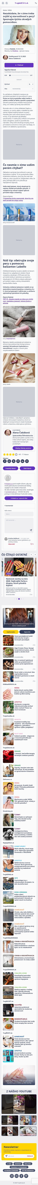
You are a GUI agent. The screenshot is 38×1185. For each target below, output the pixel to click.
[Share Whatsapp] (9, 461)
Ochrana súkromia (11, 1170)
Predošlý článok (11, 468)
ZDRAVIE (17, 751)
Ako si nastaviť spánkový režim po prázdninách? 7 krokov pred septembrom (23, 662)
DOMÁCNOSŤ (19, 910)
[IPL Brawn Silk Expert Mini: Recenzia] (28, 1131)
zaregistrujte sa (11, 492)
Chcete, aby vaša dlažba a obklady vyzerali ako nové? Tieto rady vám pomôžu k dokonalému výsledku (24, 914)
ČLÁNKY (17, 815)
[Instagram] (12, 1176)
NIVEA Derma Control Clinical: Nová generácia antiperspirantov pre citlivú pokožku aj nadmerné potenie (24, 866)
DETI (16, 878)
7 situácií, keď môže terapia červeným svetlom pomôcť (24, 754)
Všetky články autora (23, 448)
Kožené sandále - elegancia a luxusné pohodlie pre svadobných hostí (24, 737)
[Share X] (13, 461)
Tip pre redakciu (28, 1170)
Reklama (28, 1164)
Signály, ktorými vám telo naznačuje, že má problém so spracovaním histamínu (24, 769)
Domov (5, 10)
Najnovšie (27, 632)
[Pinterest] (26, 1176)
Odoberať (30, 1156)
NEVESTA (17, 720)
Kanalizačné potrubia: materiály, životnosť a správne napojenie (22, 977)
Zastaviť (19, 79)
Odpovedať (11, 544)
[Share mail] (27, 461)
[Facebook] (21, 1176)
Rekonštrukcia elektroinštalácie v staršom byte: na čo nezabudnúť (24, 945)
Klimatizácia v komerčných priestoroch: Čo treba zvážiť (24, 959)
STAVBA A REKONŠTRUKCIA (24, 941)
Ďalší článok (27, 468)
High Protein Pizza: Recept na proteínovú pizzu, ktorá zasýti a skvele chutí (24, 650)
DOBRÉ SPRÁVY (19, 846)
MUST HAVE (18, 734)
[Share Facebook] (5, 461)
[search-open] (6, 3)
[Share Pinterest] (18, 461)
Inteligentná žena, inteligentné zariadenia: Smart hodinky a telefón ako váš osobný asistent (23, 833)
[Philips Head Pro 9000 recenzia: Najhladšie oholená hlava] (28, 1120)
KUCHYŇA (18, 1005)
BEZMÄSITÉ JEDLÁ (20, 1019)
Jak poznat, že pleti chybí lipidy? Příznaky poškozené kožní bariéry (24, 787)
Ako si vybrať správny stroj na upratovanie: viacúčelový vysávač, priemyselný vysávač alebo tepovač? (24, 929)
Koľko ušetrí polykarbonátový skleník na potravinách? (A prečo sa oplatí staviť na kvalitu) (24, 897)
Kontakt (18, 1164)
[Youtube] (17, 1176)
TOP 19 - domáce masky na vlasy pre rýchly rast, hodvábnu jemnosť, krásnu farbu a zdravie (18, 301)
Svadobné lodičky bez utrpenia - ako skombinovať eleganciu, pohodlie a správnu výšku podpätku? (24, 724)
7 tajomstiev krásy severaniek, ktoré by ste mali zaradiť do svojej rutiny (18, 199)
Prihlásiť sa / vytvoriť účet (19, 498)
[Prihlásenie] (2, 3)
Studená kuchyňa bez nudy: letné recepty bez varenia (24, 1022)
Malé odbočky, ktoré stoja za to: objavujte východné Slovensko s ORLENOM (23, 850)
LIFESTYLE (18, 702)
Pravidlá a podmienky (19, 1167)
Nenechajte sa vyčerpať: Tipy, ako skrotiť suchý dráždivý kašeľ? (23, 818)
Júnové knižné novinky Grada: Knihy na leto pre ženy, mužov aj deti (23, 1055)
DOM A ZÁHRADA (20, 892)
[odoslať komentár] (31, 530)
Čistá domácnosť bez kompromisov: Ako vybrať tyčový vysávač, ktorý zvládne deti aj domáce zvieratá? (23, 1042)
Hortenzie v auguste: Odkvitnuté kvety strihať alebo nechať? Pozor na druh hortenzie (23, 707)
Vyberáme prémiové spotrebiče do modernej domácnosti (23, 1009)
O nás (9, 1164)
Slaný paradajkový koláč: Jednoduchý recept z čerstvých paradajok (23, 638)
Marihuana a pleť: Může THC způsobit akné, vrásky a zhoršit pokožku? (24, 801)
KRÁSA (10, 10)
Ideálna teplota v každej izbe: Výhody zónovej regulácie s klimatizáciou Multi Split (23, 992)
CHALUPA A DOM (20, 973)
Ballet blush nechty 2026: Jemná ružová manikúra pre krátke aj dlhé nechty (24, 692)
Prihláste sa (9, 484)
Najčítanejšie (11, 632)
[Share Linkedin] (22, 461)
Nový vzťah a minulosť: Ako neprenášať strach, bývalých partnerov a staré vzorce (24, 675)
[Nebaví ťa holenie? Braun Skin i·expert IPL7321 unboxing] (10, 1131)
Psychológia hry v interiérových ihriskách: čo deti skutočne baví (24, 882)
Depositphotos (10, 338)
